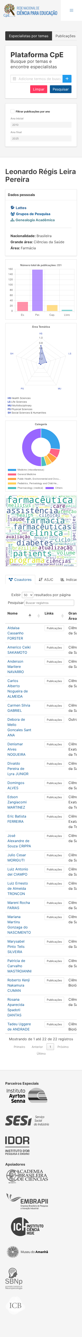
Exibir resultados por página (41, 595)
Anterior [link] (37, 1047)
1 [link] (50, 1047)
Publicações (54, 628)
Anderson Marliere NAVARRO (15, 666)
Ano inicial (16, 118)
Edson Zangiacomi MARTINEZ (17, 802)
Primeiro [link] (19, 1047)
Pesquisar (61, 89)
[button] (71, 10)
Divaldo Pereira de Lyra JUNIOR (17, 768)
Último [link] (41, 1053)
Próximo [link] (63, 1047)
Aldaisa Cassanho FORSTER (15, 633)
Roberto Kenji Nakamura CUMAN (18, 985)
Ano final (16, 132)
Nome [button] (12, 613)
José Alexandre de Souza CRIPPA (19, 840)
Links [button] (49, 613)
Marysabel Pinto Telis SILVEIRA (15, 946)
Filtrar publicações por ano (33, 111)
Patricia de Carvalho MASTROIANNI (19, 965)
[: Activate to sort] (38, 615)
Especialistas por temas (28, 36)
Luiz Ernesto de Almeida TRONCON (17, 888)
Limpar (38, 89)
